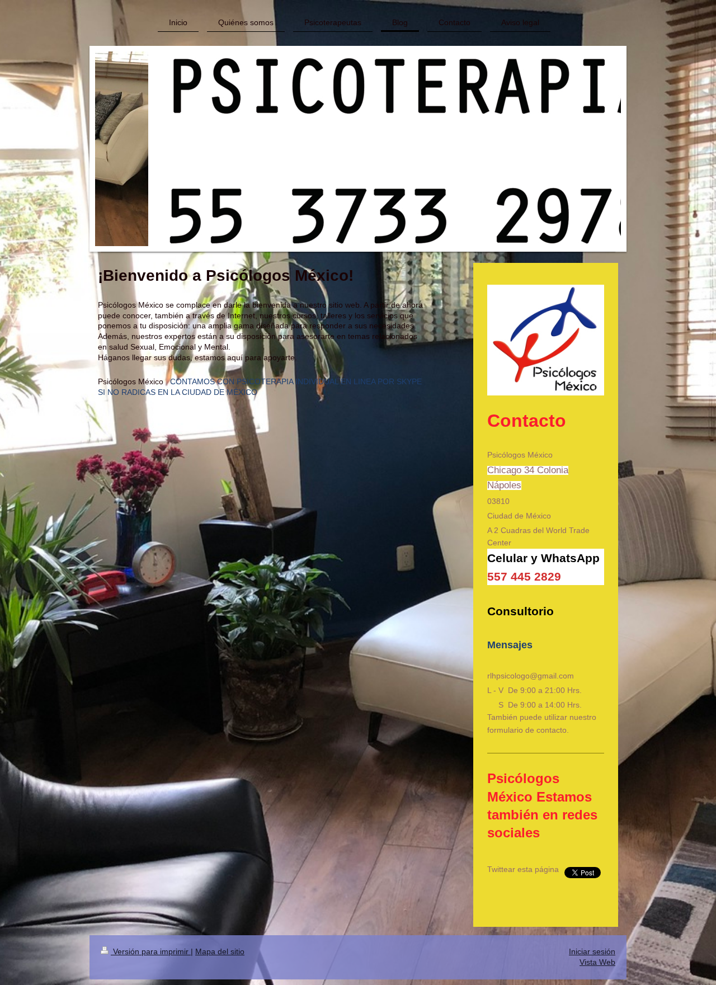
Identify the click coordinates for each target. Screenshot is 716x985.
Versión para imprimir (151, 951)
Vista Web (597, 962)
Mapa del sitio (219, 951)
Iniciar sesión (592, 951)
